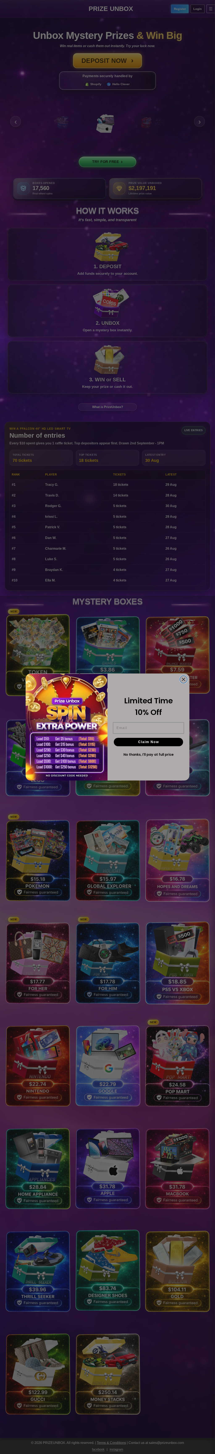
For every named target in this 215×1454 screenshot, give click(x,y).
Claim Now (148, 742)
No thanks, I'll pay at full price (148, 754)
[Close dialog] (183, 679)
